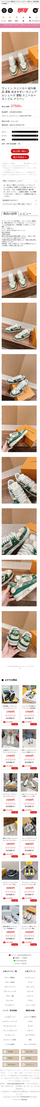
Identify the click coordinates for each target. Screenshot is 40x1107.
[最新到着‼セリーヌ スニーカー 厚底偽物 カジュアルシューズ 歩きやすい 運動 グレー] (10, 915)
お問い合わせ (11, 1064)
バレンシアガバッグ (10, 1030)
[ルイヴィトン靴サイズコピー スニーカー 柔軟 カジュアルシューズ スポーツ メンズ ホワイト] (29, 915)
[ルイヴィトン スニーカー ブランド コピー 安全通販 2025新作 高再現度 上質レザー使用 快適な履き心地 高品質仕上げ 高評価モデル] (10, 870)
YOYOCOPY (25, 1097)
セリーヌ (30, 991)
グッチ (30, 982)
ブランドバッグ (9, 987)
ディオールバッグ (10, 1026)
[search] (10, 10)
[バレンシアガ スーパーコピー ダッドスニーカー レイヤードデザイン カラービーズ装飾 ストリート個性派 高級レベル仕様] (29, 826)
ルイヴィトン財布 (10, 1040)
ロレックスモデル (30, 1044)
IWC (30, 1040)
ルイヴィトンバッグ (10, 1021)
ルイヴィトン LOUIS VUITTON (20, 116)
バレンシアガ (30, 1005)
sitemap (24, 1099)
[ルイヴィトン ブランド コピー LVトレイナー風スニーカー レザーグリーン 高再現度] (10, 782)
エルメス (30, 996)
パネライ (30, 1030)
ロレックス (30, 987)
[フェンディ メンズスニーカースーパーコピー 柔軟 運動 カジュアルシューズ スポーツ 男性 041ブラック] (29, 870)
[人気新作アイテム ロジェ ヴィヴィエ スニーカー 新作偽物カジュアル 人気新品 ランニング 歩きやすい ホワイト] (10, 738)
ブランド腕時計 (9, 977)
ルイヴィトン (30, 977)
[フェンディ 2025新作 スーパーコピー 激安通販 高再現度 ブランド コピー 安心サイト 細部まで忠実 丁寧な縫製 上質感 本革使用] (29, 694)
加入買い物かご (20, 151)
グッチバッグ (9, 1035)
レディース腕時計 (30, 1017)
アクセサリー (9, 1005)
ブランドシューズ (10, 991)
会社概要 (10, 1051)
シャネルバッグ (9, 1017)
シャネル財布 (9, 1044)
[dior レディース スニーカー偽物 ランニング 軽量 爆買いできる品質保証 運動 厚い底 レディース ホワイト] (29, 782)
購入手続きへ (20, 157)
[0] (35, 10)
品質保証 (10, 1058)
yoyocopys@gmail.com (20, 166)
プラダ (30, 1000)
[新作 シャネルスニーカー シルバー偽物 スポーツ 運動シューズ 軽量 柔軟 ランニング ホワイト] (29, 738)
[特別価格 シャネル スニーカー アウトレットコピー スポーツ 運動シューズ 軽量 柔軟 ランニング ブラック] (10, 694)
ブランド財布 (9, 982)
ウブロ (30, 1021)
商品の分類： (6, 121)
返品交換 (28, 1058)
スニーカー (15, 121)
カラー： (5, 132)
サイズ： (5, 136)
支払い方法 (29, 1051)
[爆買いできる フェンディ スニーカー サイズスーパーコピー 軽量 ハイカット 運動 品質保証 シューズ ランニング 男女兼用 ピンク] (10, 826)
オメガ (30, 1026)
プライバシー (30, 1064)
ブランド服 (10, 996)
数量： (4, 140)
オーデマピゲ (30, 1035)
